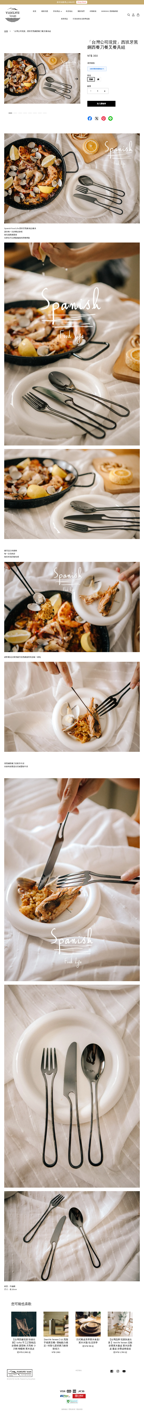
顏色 (89, 75)
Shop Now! (81, 2)
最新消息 (44, 11)
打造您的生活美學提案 (81, 19)
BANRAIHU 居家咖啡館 (109, 11)
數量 (89, 86)
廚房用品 (64, 19)
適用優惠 (91, 63)
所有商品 (56, 11)
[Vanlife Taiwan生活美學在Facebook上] (112, 1373)
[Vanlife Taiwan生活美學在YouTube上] (124, 1373)
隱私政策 (72, 1409)
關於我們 (81, 11)
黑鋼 (91, 79)
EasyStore (31, 1379)
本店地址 (69, 11)
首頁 (34, 11)
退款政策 (79, 1409)
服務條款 (64, 1409)
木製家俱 (93, 11)
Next (76, 78)
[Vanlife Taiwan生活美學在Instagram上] (118, 1373)
